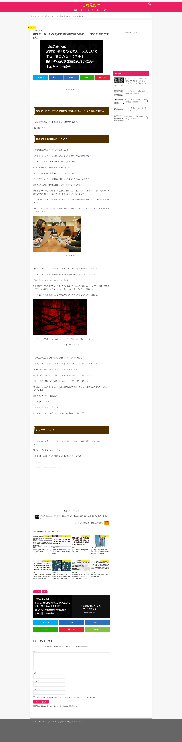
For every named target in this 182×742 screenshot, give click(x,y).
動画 (75, 10)
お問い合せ (51, 722)
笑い (82, 10)
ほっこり (90, 10)
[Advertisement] (71, 95)
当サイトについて (38, 722)
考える (106, 10)
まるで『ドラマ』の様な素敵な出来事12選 (135, 92)
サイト (35, 689)
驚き (98, 10)
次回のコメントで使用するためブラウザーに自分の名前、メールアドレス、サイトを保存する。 (66, 697)
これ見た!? (91, 5)
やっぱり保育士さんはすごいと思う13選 (135, 109)
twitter (39, 462)
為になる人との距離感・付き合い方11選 (135, 101)
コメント (36, 651)
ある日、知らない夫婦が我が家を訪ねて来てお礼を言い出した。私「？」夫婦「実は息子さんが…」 (130, 82)
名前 (35, 673)
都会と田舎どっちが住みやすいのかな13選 (135, 117)
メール (36, 681)
